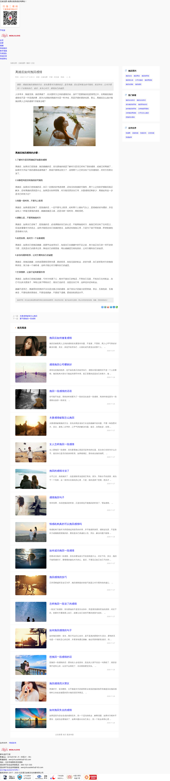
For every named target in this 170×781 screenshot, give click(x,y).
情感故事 (129, 137)
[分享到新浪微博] (108, 307)
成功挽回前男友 (131, 104)
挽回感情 (138, 84)
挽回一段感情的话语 (60, 391)
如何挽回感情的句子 (60, 630)
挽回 (28, 63)
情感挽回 (3, 48)
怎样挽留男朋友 (143, 109)
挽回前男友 (145, 76)
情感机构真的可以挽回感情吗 (65, 524)
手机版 (2, 30)
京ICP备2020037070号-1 (9, 770)
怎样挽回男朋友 (131, 113)
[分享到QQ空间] (105, 307)
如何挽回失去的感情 (60, 710)
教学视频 (3, 51)
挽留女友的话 (141, 100)
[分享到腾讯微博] (111, 307)
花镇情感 (135, 133)
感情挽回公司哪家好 (60, 364)
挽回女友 (129, 76)
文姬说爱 (21, 63)
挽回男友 (137, 76)
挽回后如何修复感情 (60, 338)
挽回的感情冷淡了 (59, 470)
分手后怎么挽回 (143, 113)
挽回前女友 (129, 80)
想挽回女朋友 (130, 117)
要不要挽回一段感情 (27, 318)
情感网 (128, 133)
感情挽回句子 (56, 497)
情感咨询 (143, 133)
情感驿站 (3, 58)
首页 (1, 40)
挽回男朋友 (148, 80)
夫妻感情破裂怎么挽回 (28, 316)
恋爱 (1, 43)
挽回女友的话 (130, 100)
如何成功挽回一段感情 (61, 550)
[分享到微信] (117, 307)
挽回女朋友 (129, 84)
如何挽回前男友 (131, 109)
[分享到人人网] (114, 307)
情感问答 (3, 56)
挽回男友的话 (142, 104)
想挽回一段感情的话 (60, 656)
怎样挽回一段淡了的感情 (63, 603)
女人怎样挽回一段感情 (61, 444)
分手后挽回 (139, 80)
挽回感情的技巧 (58, 577)
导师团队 (3, 53)
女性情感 (151, 133)
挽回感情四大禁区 (59, 683)
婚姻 (1, 45)
